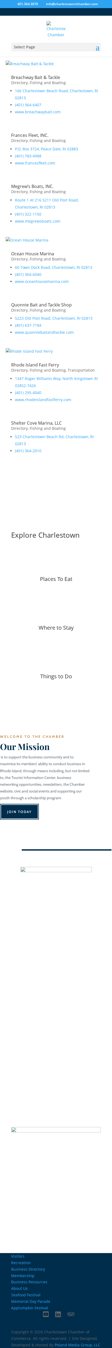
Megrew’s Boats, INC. (32, 186)
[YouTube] (46, 1314)
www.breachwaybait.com (38, 111)
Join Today (19, 812)
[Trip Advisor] (71, 1314)
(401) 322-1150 (28, 214)
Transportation (81, 370)
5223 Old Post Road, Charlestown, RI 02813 (53, 318)
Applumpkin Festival (29, 1307)
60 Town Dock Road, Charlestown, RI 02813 (53, 267)
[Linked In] (58, 1314)
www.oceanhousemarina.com (42, 281)
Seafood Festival (26, 1294)
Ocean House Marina (32, 254)
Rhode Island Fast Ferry (35, 365)
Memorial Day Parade (30, 1301)
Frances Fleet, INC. (29, 135)
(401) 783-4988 (28, 155)
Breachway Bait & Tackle (35, 77)
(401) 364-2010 (28, 450)
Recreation (21, 1262)
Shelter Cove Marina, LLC (36, 423)
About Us (19, 1288)
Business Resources (29, 1281)
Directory (19, 82)
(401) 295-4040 (28, 392)
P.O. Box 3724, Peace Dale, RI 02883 (46, 148)
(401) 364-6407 (28, 104)
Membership (23, 1275)
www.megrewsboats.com (37, 221)
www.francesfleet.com (35, 163)
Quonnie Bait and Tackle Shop (41, 305)
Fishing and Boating (48, 82)
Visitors (17, 1256)
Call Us (19, 1005)
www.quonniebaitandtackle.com (44, 332)
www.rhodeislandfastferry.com (43, 399)
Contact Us (56, 953)
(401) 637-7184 (28, 325)
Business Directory (40, 478)
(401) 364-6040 (28, 274)
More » (56, 599)
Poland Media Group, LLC (77, 1344)
